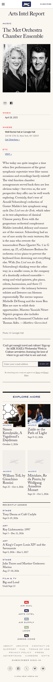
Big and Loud (11, 582)
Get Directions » (12, 139)
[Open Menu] (3, 4)
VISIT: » (8, 154)
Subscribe (46, 4)
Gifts (46, 656)
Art (5, 526)
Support (9, 649)
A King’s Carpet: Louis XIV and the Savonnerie (24, 547)
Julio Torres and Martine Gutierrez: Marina (24, 565)
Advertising (12, 656)
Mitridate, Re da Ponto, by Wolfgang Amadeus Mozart (37, 483)
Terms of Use (39, 649)
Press (39, 653)
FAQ (22, 649)
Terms (38, 372)
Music (7, 23)
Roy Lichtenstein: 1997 (16, 529)
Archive (22, 646)
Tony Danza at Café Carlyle (19, 514)
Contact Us (41, 646)
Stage (7, 511)
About (8, 646)
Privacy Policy (20, 653)
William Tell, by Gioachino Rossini (14, 479)
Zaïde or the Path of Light (37, 432)
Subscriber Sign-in (26, 660)
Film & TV (9, 578)
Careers (31, 656)
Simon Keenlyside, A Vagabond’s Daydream (12, 435)
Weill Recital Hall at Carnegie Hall (20, 131)
